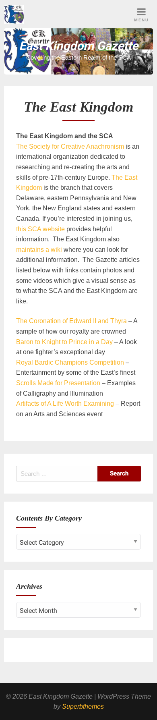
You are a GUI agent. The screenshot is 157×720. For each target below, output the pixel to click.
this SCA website (40, 229)
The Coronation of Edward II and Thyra (71, 320)
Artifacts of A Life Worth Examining (65, 403)
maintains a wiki (40, 249)
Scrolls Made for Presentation (58, 383)
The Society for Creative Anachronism (70, 146)
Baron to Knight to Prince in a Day (64, 341)
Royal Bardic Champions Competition (70, 362)
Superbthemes (83, 706)
